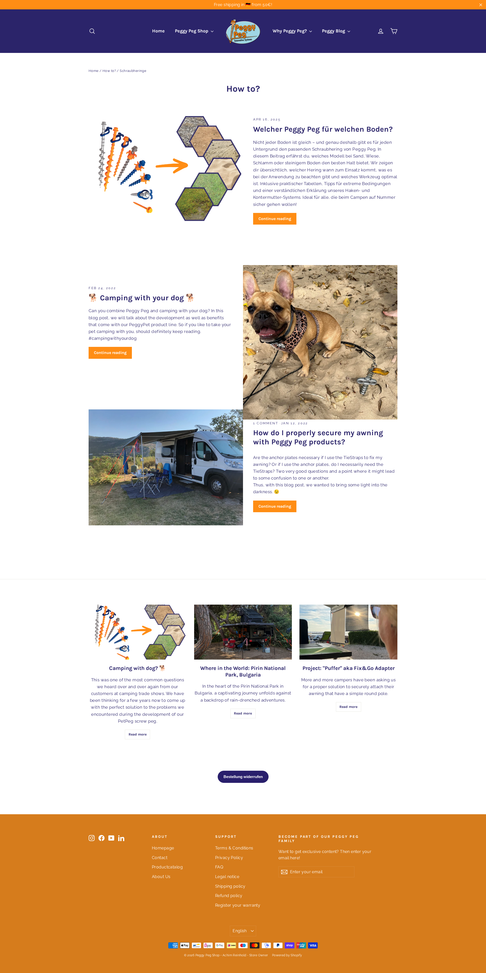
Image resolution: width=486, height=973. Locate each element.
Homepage (163, 848)
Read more (138, 734)
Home (158, 31)
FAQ (219, 867)
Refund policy (228, 895)
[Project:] (348, 632)
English (240, 930)
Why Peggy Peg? (290, 31)
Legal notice (227, 876)
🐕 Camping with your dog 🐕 (142, 297)
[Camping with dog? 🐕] (138, 632)
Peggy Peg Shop (192, 31)
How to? (109, 71)
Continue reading (274, 218)
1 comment (266, 423)
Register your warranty (237, 905)
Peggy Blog (334, 31)
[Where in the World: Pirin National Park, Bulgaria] (243, 632)
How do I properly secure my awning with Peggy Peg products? (318, 437)
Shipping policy (230, 886)
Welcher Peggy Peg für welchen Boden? (323, 129)
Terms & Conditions (234, 848)
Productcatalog (167, 867)
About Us (161, 876)
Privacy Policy (229, 857)
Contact (159, 857)
